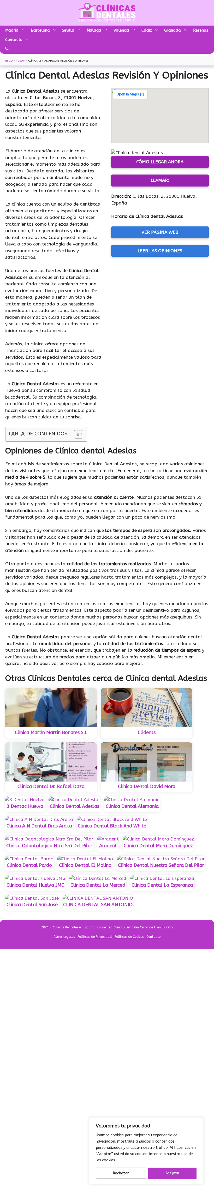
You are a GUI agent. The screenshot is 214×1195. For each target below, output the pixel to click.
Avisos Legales (64, 937)
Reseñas (200, 30)
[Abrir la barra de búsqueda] (7, 49)
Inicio (9, 60)
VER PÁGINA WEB (159, 232)
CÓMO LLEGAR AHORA (159, 161)
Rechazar (121, 1173)
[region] (146, 1151)
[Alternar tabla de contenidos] (76, 434)
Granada (172, 30)
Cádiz (146, 30)
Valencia (121, 30)
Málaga (94, 30)
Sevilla (68, 30)
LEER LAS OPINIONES (160, 250)
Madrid (12, 30)
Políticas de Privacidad (95, 937)
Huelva (20, 60)
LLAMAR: (160, 180)
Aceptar (172, 1173)
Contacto (13, 39)
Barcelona (40, 30)
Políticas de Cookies (129, 937)
